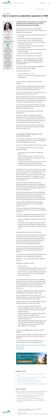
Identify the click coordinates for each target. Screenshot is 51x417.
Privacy (25, 412)
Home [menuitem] (13, 2)
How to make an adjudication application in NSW (27, 382)
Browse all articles (7, 8)
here (22, 60)
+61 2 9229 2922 (42, 2)
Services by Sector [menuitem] (20, 2)
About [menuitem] (15, 2)
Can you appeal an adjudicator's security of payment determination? (31, 384)
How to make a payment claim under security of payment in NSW (31, 377)
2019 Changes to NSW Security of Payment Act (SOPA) (29, 380)
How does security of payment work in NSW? (27, 379)
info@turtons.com (30, 410)
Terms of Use (20, 412)
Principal (7, 38)
